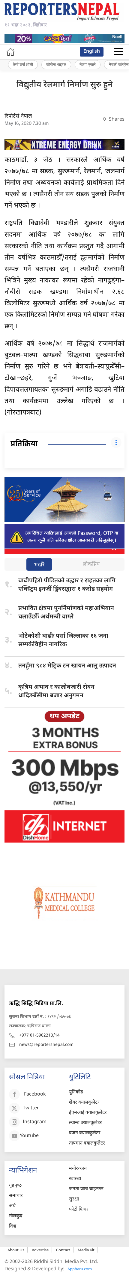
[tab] (39, 565)
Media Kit (86, 1250)
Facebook (35, 1094)
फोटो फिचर (78, 1210)
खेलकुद (15, 1216)
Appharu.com (80, 1268)
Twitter (31, 1108)
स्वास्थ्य (75, 1179)
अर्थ (12, 1206)
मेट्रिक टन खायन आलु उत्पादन (67, 666)
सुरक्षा (74, 1199)
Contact (63, 1250)
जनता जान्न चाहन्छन (86, 1189)
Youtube (29, 1136)
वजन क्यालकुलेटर (84, 1133)
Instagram (34, 1122)
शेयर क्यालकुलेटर (84, 1102)
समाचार (16, 1196)
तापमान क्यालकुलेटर (87, 1143)
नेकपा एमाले (88, 64)
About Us (16, 1250)
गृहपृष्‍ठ (15, 1185)
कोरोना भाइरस (56, 64)
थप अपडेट (65, 716)
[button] (118, 52)
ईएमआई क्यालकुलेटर (88, 1113)
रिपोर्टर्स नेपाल (18, 116)
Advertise (40, 1250)
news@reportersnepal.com (46, 1045)
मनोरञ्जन (78, 1169)
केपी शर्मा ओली (23, 64)
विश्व (12, 1226)
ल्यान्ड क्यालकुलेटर (85, 1123)
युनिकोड (76, 1092)
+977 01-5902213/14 (39, 1035)
